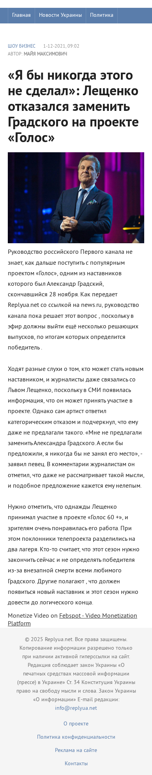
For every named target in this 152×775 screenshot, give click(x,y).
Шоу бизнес (26, 31)
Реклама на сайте (76, 750)
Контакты (76, 764)
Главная (21, 15)
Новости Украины (60, 15)
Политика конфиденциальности (76, 737)
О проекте (76, 724)
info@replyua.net (76, 708)
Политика (101, 15)
